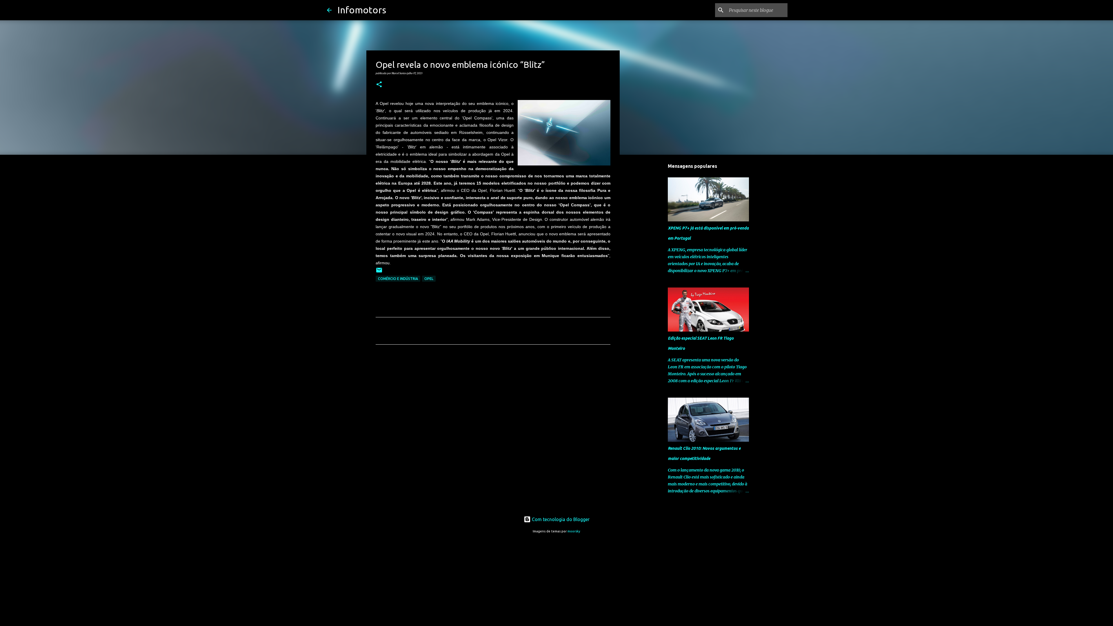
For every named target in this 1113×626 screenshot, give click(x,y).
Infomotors (361, 10)
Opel (428, 279)
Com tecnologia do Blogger (560, 519)
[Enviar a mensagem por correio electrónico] (379, 272)
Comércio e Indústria (398, 279)
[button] (379, 84)
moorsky (574, 531)
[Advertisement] (493, 403)
